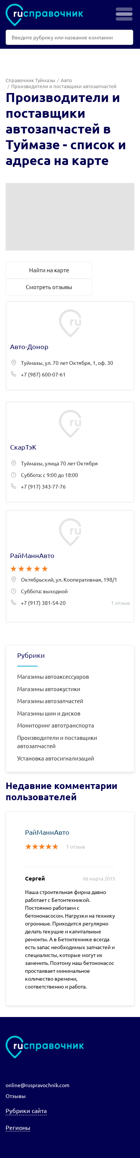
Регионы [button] (18, 1127)
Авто (66, 80)
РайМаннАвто (70, 566)
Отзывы (16, 1095)
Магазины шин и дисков (48, 713)
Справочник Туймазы (30, 80)
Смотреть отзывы (49, 286)
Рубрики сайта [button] (26, 1110)
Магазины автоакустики (48, 688)
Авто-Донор (70, 345)
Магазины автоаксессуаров (53, 676)
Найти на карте (49, 269)
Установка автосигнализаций (55, 758)
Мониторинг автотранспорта (55, 725)
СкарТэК (70, 452)
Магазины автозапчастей (50, 700)
